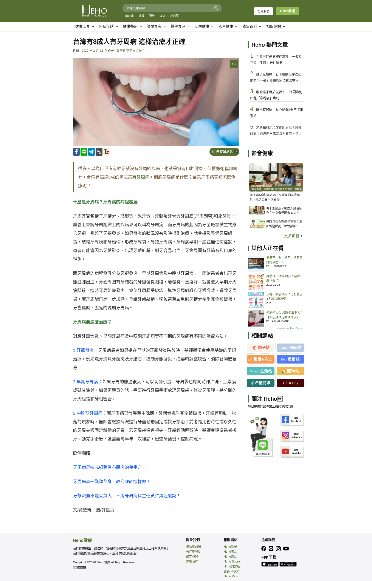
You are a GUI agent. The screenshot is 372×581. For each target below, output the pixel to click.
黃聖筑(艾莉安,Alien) (130, 50)
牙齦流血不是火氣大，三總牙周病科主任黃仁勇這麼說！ (127, 495)
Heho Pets (231, 576)
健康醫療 (130, 27)
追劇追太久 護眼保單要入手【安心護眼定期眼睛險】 (284, 315)
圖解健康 (202, 27)
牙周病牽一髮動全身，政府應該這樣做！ (111, 481)
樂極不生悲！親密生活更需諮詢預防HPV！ (284, 260)
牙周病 (142, 177)
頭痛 (162, 15)
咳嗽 (141, 15)
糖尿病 (129, 15)
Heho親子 (230, 546)
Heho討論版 (232, 566)
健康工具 (82, 27)
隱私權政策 (193, 546)
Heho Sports (232, 561)
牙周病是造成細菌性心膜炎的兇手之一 (109, 467)
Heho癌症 (230, 556)
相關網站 (273, 27)
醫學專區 (178, 27)
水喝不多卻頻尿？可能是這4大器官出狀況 (284, 297)
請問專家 (154, 27)
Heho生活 (230, 551)
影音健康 (226, 27)
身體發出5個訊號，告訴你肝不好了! (283, 278)
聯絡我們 (192, 561)
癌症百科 (249, 27)
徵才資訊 (192, 556)
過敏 (152, 15)
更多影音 (292, 236)
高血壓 (174, 15)
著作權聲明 (193, 551)
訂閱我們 (263, 11)
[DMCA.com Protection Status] (79, 567)
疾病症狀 (106, 27)
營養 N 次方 (232, 571)
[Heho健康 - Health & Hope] (94, 11)
